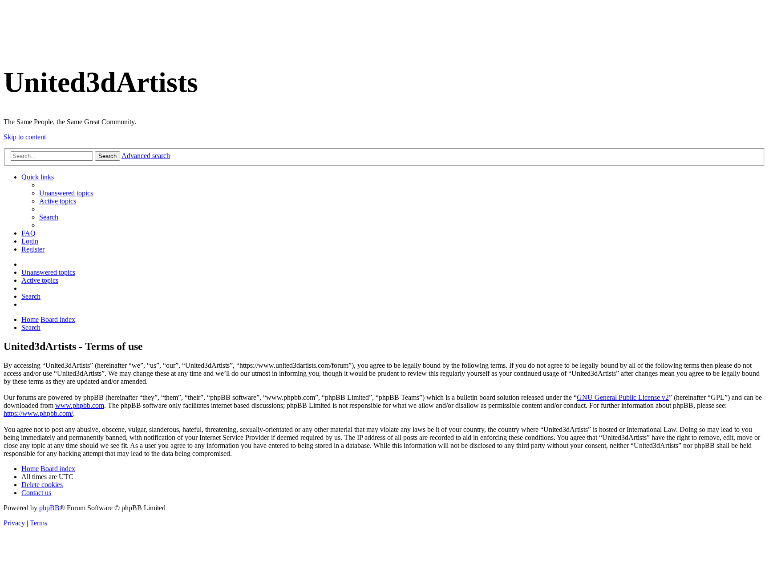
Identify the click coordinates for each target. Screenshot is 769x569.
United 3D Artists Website (384, 9)
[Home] (19, 42)
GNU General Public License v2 (623, 397)
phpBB (49, 508)
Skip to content (25, 137)
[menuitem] (66, 193)
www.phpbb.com (79, 405)
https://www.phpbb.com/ (38, 413)
